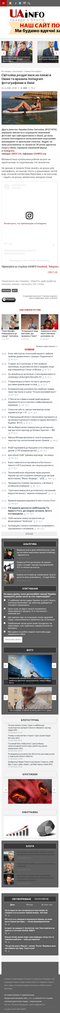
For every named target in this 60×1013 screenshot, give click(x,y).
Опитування (30, 588)
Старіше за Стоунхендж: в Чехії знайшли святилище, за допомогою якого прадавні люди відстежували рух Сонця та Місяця (31, 367)
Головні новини (17, 979)
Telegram (53, 266)
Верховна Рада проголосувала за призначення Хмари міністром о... (16, 59)
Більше (29, 534)
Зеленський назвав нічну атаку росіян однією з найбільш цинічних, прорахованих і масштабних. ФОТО (30, 680)
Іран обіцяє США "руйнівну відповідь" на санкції (31, 455)
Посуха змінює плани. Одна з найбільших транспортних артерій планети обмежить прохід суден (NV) (29, 727)
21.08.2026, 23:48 (15, 759)
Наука (16, 982)
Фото (30, 650)
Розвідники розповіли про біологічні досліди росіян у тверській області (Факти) (31, 755)
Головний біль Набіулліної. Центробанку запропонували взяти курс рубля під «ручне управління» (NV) (27, 746)
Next (57, 53)
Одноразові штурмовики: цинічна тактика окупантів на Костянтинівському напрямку (36, 853)
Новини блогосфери (32, 71)
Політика (27, 979)
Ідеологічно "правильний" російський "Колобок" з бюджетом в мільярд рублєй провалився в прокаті (35, 877)
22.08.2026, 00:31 (15, 740)
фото (15, 290)
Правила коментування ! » (47, 346)
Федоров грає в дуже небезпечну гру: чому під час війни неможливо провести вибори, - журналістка (36, 552)
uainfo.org (31, 998)
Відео (11, 985)
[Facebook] (14, 3)
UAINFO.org (39, 153)
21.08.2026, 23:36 (15, 767)
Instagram (8, 150)
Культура (8, 982)
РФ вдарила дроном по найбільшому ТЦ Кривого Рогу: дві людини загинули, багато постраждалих (30, 511)
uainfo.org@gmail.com (37, 1004)
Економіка (46, 979)
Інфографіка (30, 812)
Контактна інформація (20, 1004)
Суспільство (36, 979)
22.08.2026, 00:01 (15, 751)
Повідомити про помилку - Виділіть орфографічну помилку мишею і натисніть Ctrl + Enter (28, 282)
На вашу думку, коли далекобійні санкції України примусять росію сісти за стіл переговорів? (30, 595)
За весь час (46, 905)
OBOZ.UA (16, 153)
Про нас (7, 1004)
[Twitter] (19, 3)
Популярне (42, 899)
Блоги (30, 846)
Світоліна (6, 290)
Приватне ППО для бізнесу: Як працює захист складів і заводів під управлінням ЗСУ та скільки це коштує (35, 564)
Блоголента (34, 985)
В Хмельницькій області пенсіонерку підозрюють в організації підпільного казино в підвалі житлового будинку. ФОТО (32, 420)
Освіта (28, 982)
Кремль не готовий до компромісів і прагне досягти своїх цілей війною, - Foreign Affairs (36, 576)
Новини (29, 349)
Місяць (29, 905)
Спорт (50, 982)
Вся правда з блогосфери (12, 71)
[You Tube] (24, 3)
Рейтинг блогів (45, 985)
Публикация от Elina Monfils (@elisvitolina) (29, 260)
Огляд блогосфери (22, 985)
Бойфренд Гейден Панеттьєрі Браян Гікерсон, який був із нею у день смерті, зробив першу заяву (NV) (30, 763)
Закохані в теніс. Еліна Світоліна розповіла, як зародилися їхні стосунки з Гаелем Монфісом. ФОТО (49, 337)
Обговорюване (21, 899)
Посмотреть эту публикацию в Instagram (25, 223)
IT (38, 982)
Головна (7, 979)
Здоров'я (43, 982)
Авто (34, 982)
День (12, 905)
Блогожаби (30, 774)
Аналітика (30, 544)
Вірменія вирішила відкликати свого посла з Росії (31, 500)
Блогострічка (30, 720)
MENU (3, 3)
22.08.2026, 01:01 (15, 733)
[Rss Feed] (10, 3)
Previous (3, 53)
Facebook (42, 266)
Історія (22, 982)
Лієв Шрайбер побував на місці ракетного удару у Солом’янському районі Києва (30, 711)
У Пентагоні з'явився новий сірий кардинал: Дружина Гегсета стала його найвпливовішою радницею (30, 402)
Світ (53, 979)
